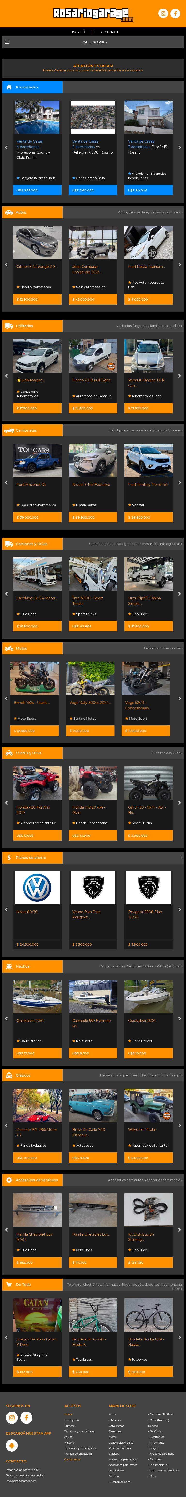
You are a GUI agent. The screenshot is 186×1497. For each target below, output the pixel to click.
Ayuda (68, 1437)
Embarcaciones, (113, 966)
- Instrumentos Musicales (164, 1470)
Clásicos (114, 1453)
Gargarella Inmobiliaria (38, 178)
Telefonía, (75, 1284)
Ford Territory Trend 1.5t (148, 484)
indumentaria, (172, 1284)
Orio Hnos (28, 614)
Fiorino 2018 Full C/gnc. (91, 380)
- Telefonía (155, 1431)
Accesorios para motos (162, 1180)
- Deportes (154, 1459)
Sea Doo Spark (140, 1020)
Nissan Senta (85, 505)
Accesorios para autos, (126, 1180)
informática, (112, 1284)
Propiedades (117, 1470)
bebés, (139, 1284)
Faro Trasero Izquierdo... (148, 1234)
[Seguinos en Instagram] (163, 13)
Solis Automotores (90, 287)
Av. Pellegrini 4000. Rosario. (93, 147)
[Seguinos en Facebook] (175, 13)
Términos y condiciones (79, 1431)
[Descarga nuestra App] (12, 1445)
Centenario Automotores (27, 394)
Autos (112, 1414)
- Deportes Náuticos (160, 1414)
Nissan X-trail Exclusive (91, 484)
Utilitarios (115, 1420)
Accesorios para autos (122, 1459)
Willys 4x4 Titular (86, 1129)
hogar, (127, 1284)
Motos (112, 1437)
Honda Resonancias (36, 823)
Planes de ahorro (120, 1448)
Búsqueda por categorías (80, 1448)
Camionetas (116, 1425)
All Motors (139, 718)
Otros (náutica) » (170, 966)
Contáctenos (72, 1459)
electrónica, (93, 1284)
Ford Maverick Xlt (31, 484)
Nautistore (28, 1041)
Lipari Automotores (35, 287)
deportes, (153, 1284)
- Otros (152, 1476)
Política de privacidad (78, 1453)
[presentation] (6, 148)
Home (68, 1414)
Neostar (137, 505)
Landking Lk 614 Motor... (37, 598)
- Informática (156, 1442)
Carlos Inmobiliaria (90, 178)
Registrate (110, 32)
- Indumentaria (158, 1465)
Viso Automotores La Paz (146, 284)
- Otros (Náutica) (158, 1420)
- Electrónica (156, 1437)
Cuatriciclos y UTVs (121, 1442)
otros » (177, 1289)
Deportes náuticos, (141, 966)
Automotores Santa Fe (93, 396)
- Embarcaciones (119, 1482)
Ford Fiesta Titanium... (146, 266)
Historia (69, 1442)
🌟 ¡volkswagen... (31, 380)
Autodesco (29, 1145)
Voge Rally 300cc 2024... (37, 702)
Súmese (69, 1425)
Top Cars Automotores (38, 505)
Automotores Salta (146, 396)
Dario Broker (86, 1041)
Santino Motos (31, 718)
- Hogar (153, 1448)
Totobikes (28, 1359)
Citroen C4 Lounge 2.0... (37, 266)
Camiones (115, 1431)
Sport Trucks (85, 614)
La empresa (71, 1420)
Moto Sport (84, 718)
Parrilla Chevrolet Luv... (36, 1234)
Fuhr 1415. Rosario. (148, 147)
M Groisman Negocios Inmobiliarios (147, 176)
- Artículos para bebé (161, 1453)
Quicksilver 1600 (86, 1020)
